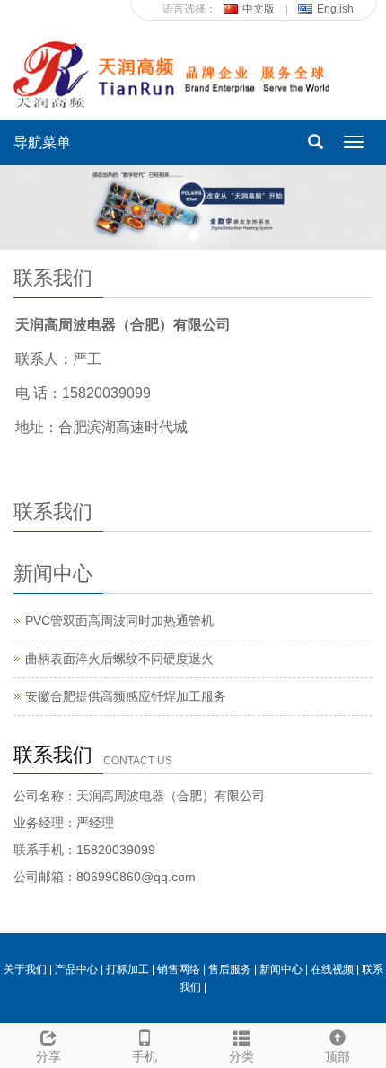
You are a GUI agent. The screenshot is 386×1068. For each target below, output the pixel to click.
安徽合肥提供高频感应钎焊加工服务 (125, 696)
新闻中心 (281, 969)
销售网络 (178, 969)
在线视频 (332, 969)
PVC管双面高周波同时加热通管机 (119, 620)
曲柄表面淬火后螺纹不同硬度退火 (119, 658)
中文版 (258, 9)
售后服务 (229, 969)
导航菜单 (42, 142)
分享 (48, 1056)
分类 (241, 1056)
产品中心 (76, 969)
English (335, 9)
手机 (144, 1056)
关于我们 (25, 969)
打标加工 (127, 969)
